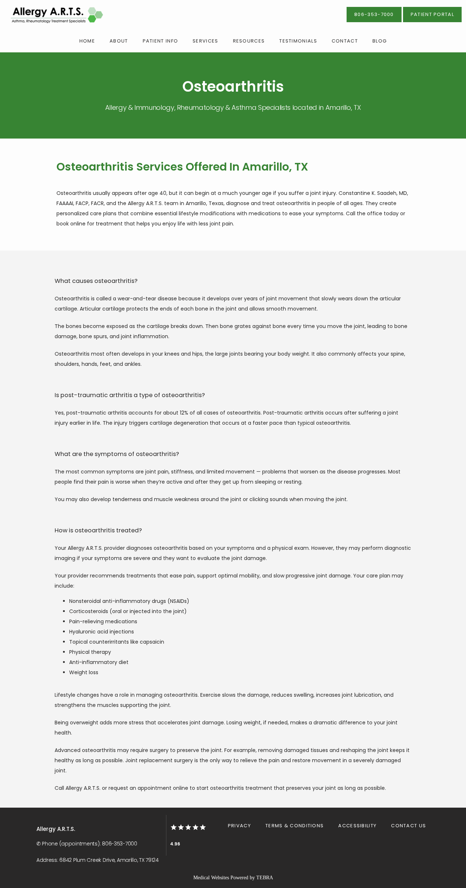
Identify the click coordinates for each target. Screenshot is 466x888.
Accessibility (357, 825)
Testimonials (298, 40)
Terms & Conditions (294, 825)
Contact (345, 40)
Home (87, 40)
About (119, 40)
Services (205, 40)
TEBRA (264, 877)
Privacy (239, 825)
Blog (379, 40)
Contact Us (408, 825)
